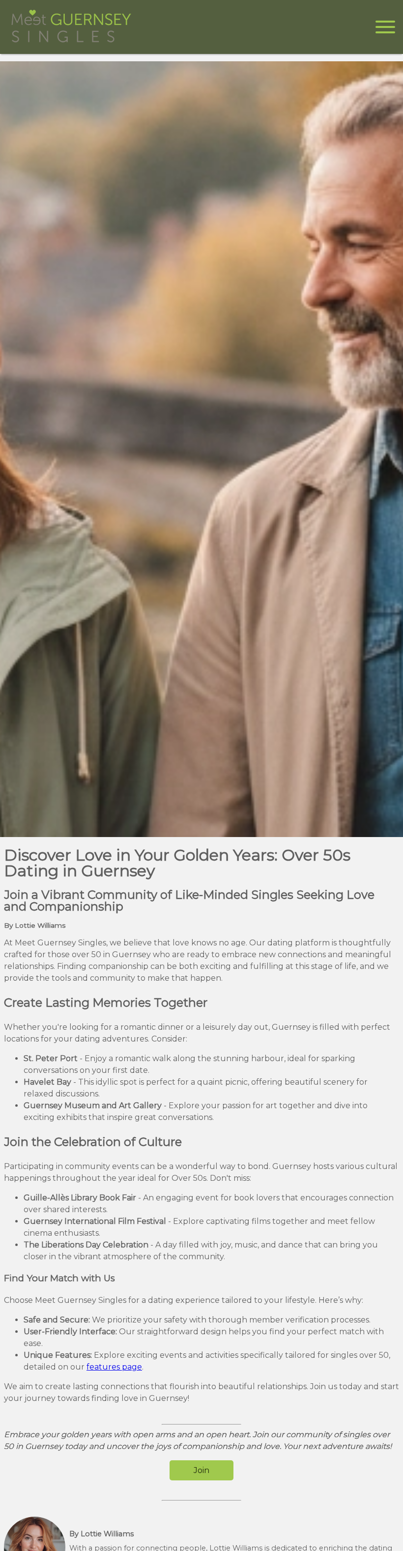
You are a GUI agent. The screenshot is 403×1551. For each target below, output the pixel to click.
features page (114, 1367)
